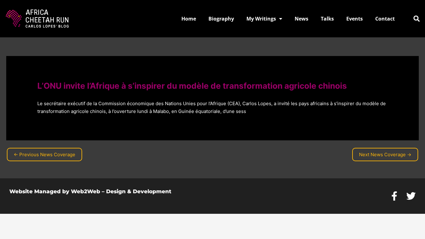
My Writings (261, 18)
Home (188, 18)
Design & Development (138, 191)
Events (354, 18)
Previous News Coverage (44, 154)
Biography (221, 18)
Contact (385, 18)
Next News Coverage (385, 154)
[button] (416, 18)
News (301, 18)
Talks (327, 18)
